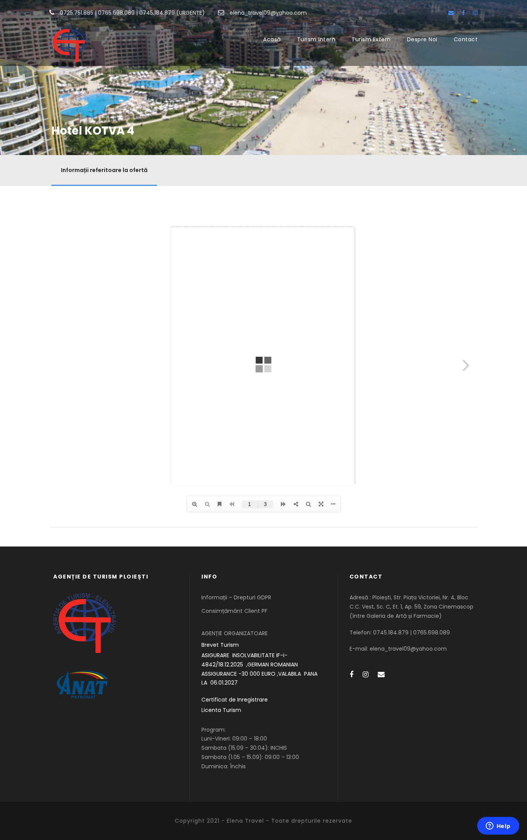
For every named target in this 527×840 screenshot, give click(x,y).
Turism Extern (371, 39)
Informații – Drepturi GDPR (236, 597)
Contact (466, 39)
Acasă (272, 39)
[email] (451, 13)
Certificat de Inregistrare (234, 699)
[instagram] (475, 13)
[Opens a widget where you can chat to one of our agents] (498, 826)
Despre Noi (422, 39)
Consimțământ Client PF (234, 611)
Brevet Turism (220, 645)
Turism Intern (316, 39)
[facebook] (463, 13)
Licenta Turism (221, 710)
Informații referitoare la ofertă (104, 170)
